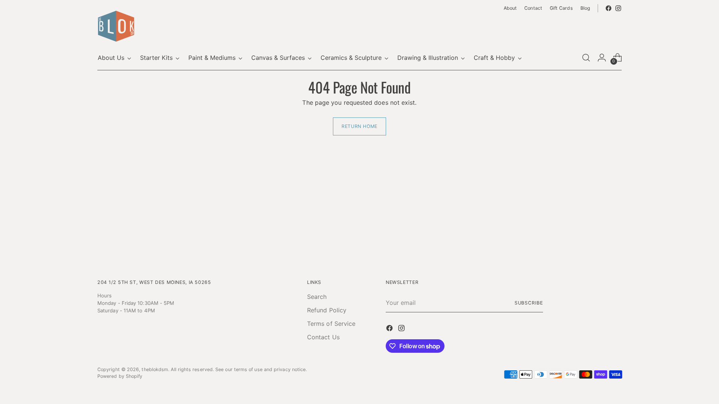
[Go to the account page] (601, 57)
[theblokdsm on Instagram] (618, 8)
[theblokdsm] (116, 26)
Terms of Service (331, 323)
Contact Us (323, 337)
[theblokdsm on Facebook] (608, 8)
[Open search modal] (586, 57)
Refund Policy (326, 310)
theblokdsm (155, 369)
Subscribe (529, 303)
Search (317, 296)
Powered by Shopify (119, 376)
